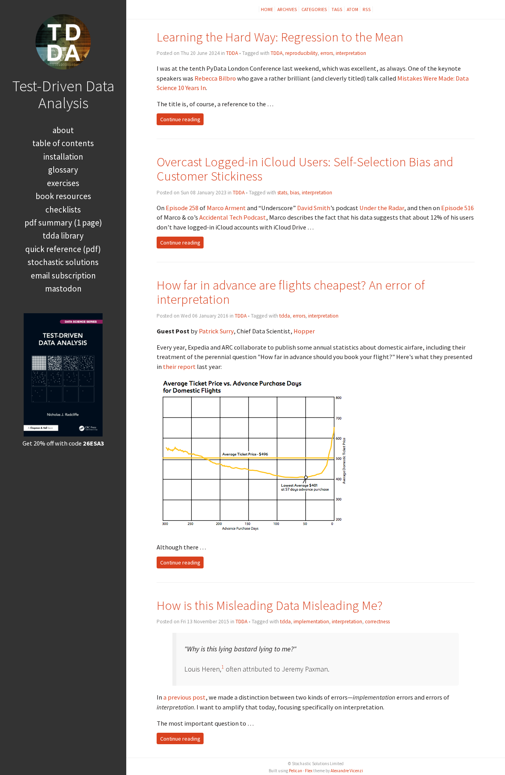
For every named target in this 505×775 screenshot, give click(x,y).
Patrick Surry (216, 331)
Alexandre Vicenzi (347, 770)
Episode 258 (182, 208)
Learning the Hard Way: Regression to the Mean (280, 37)
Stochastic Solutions (63, 262)
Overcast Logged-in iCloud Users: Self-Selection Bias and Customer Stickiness (305, 169)
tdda (284, 315)
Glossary (63, 169)
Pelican (295, 770)
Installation (63, 156)
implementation (311, 621)
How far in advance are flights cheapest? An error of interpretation (291, 292)
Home (267, 9)
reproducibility (301, 53)
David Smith (313, 208)
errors (326, 53)
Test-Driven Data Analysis (63, 94)
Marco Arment (226, 208)
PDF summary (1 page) (63, 222)
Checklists (63, 209)
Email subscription (63, 275)
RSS (367, 9)
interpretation (351, 53)
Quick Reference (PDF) (63, 249)
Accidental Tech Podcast (232, 217)
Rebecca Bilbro (215, 78)
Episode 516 (457, 208)
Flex (308, 770)
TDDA (232, 53)
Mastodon (63, 288)
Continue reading (180, 119)
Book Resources (63, 196)
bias (294, 192)
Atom (352, 9)
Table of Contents (63, 143)
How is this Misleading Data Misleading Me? (270, 605)
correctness (377, 621)
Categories (314, 9)
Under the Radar (381, 208)
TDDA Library (63, 235)
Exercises (63, 183)
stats (282, 192)
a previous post (184, 697)
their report (179, 367)
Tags (336, 9)
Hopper (304, 331)
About (63, 130)
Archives (287, 9)
